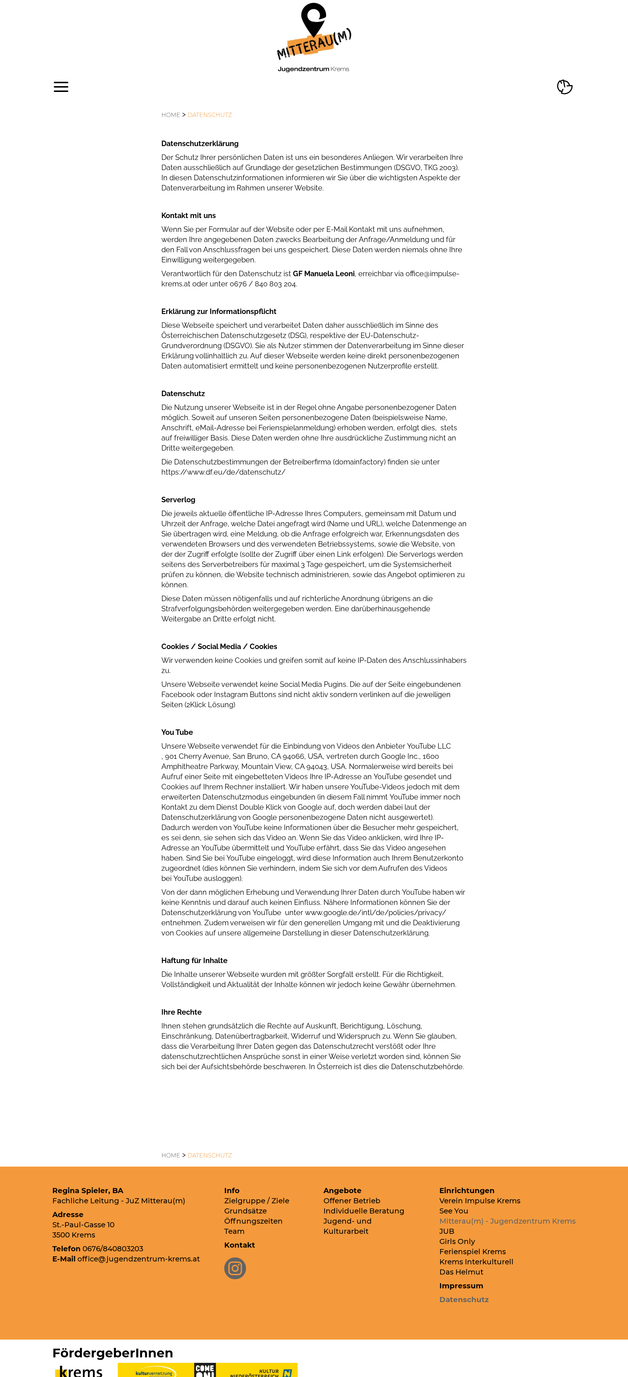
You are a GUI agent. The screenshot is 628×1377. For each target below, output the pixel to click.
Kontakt (239, 1245)
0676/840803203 (112, 1248)
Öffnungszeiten (253, 1221)
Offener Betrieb (352, 1200)
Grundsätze (245, 1211)
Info (231, 1190)
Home (170, 115)
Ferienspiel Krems (472, 1251)
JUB (446, 1231)
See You (453, 1211)
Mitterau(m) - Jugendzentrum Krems (507, 1221)
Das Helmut (461, 1272)
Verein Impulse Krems (479, 1200)
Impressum (461, 1285)
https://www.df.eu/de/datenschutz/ (223, 472)
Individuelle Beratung (363, 1211)
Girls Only (457, 1241)
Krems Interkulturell (476, 1261)
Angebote (342, 1190)
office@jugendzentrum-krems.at (138, 1259)
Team (234, 1231)
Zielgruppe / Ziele (256, 1200)
